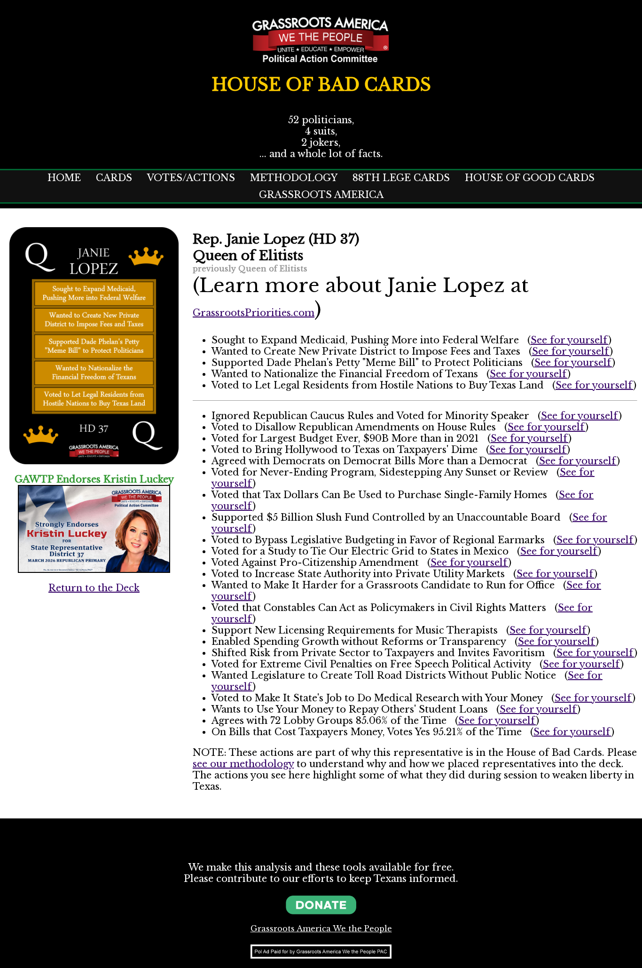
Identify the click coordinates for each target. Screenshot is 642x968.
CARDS (114, 177)
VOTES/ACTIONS (191, 177)
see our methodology (243, 764)
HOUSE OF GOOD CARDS (530, 177)
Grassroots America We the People (321, 928)
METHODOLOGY (293, 177)
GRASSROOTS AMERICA (321, 194)
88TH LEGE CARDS (401, 177)
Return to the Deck (94, 588)
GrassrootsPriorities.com (253, 312)
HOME (64, 177)
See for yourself (569, 340)
